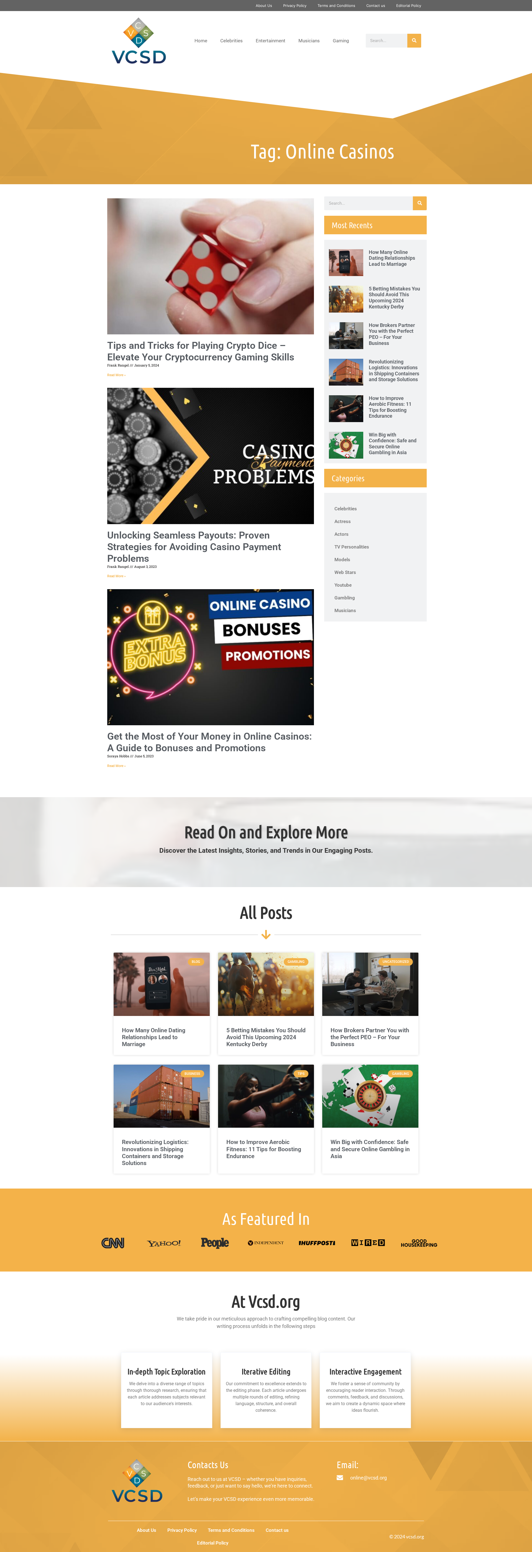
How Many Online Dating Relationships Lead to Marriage (392, 258)
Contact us (375, 5)
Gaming (341, 40)
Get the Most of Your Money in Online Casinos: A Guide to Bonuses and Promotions (209, 742)
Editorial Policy (408, 5)
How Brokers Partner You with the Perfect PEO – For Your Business (392, 334)
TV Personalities (351, 547)
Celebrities (231, 40)
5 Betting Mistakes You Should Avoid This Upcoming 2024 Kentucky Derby (394, 298)
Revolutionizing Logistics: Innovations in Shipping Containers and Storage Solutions (394, 371)
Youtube (343, 585)
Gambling (344, 597)
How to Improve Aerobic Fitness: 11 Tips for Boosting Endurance (390, 407)
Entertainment (270, 40)
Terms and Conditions (336, 5)
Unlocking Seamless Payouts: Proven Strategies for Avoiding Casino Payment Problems (194, 547)
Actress (342, 521)
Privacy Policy (294, 5)
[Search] (414, 41)
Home (201, 40)
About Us (264, 5)
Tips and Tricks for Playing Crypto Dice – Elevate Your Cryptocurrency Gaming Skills (200, 351)
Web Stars (345, 572)
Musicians (309, 40)
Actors (341, 534)
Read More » (116, 375)
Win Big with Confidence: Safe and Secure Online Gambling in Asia (392, 444)
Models (342, 559)
